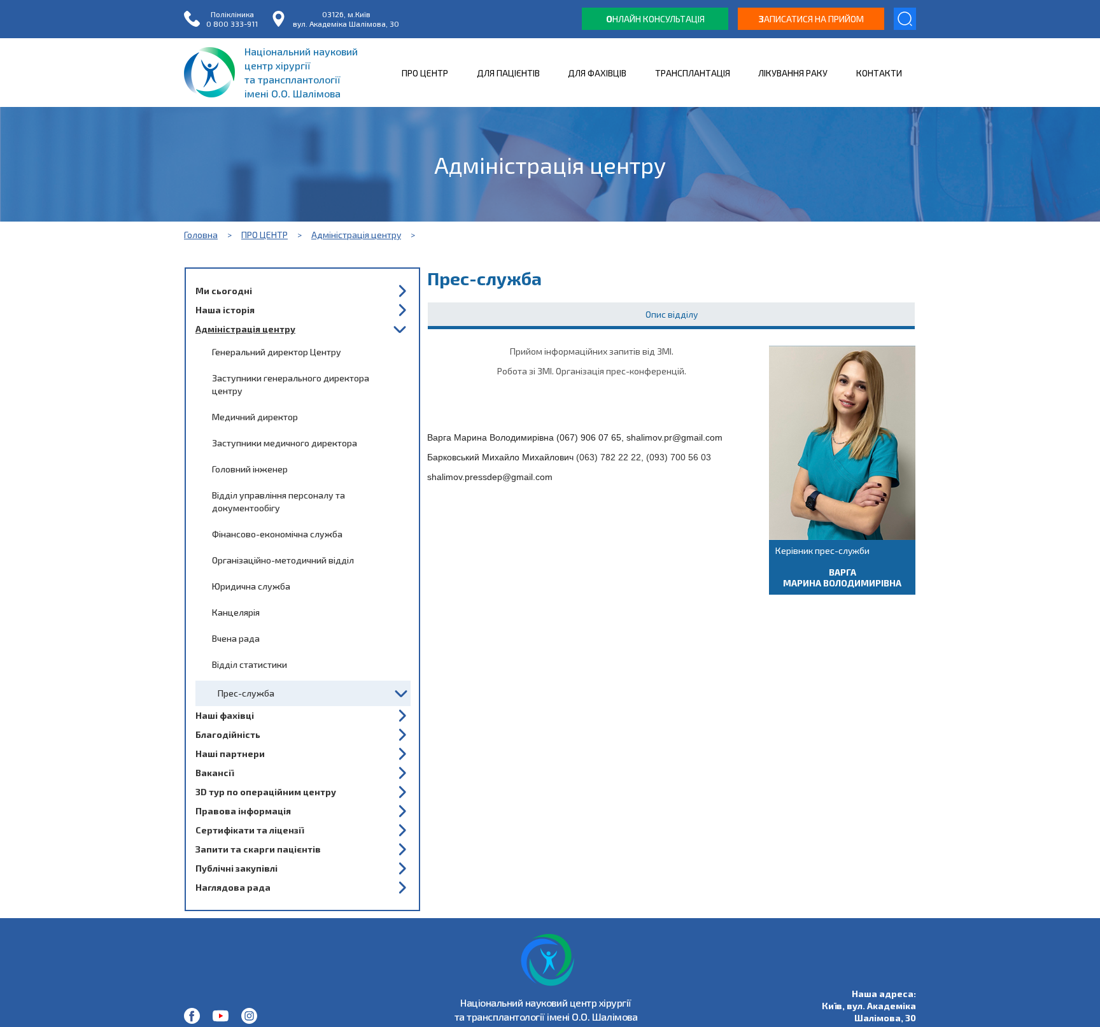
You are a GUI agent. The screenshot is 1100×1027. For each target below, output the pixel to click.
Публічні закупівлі (236, 868)
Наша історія (225, 309)
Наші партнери (230, 753)
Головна (201, 234)
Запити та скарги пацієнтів (258, 849)
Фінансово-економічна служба (277, 533)
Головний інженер (250, 469)
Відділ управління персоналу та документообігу (278, 501)
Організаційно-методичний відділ (283, 560)
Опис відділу (671, 314)
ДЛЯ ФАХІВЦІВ (597, 72)
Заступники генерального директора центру (290, 384)
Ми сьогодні (223, 290)
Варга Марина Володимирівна (842, 577)
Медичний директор (255, 416)
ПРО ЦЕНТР (425, 72)
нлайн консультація (655, 18)
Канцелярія (236, 612)
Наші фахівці (224, 715)
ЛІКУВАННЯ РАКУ (793, 72)
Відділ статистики (249, 664)
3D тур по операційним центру (265, 791)
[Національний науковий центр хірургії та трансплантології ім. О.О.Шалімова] (192, 1016)
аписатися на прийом (811, 18)
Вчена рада (236, 638)
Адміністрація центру (356, 234)
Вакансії (214, 772)
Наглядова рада (233, 887)
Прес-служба (246, 693)
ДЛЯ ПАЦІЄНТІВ (508, 72)
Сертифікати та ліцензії (249, 830)
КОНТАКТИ (879, 72)
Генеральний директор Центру (276, 351)
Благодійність (227, 734)
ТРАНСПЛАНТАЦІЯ (692, 72)
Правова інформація (243, 810)
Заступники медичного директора (284, 442)
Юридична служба (251, 586)
